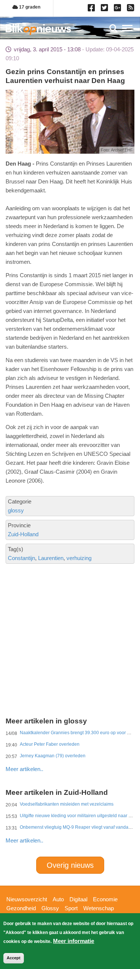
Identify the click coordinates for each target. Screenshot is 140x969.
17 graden (29, 7)
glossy (16, 510)
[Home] (38, 29)
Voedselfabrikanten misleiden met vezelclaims (66, 804)
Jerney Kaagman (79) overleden (52, 755)
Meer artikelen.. (24, 769)
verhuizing (78, 558)
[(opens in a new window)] (92, 9)
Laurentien (50, 558)
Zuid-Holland (23, 534)
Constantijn (21, 558)
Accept (14, 958)
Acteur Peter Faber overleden (50, 744)
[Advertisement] (70, 614)
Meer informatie (73, 941)
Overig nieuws (70, 865)
